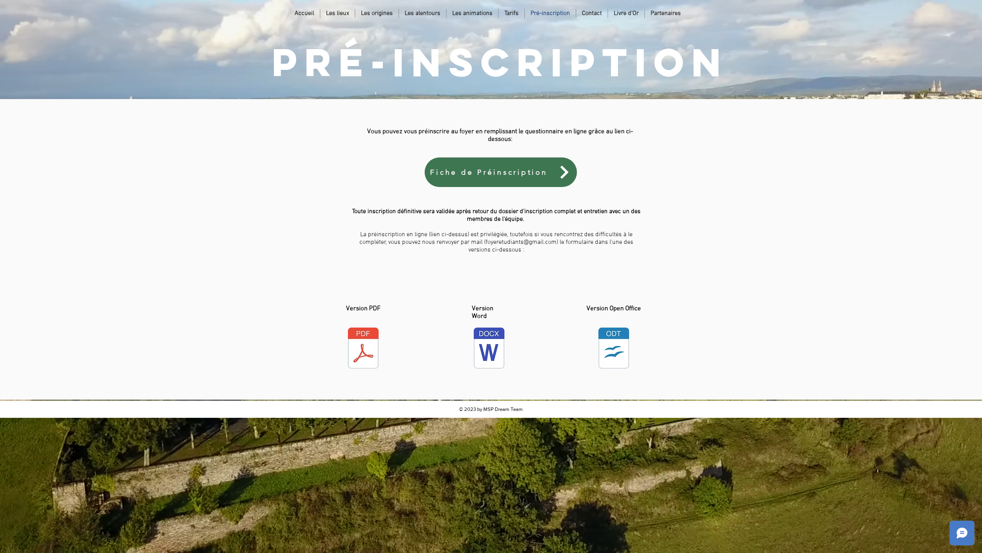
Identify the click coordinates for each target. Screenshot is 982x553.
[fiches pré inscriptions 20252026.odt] (613, 349)
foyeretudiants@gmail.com (521, 242)
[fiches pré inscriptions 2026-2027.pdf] (363, 349)
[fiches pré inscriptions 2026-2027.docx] (489, 349)
